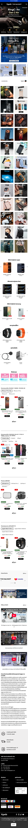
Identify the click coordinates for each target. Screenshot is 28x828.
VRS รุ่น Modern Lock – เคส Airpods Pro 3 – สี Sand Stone (21, 504)
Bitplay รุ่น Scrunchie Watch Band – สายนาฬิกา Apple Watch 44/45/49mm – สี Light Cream (7, 552)
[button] (2, 4)
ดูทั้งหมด (24, 573)
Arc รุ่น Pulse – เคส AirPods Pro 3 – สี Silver (7, 504)
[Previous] (1, 71)
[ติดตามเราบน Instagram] (18, 814)
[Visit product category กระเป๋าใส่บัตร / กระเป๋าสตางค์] (21, 70)
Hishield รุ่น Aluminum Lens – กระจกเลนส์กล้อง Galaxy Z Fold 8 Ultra (7, 459)
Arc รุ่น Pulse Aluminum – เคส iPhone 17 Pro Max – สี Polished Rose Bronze (20, 411)
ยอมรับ (13, 824)
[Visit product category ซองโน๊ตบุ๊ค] (7, 70)
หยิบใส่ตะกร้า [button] (7, 416)
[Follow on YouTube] (23, 814)
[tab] (7, 390)
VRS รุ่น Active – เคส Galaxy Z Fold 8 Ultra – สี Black (21, 459)
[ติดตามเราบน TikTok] (21, 814)
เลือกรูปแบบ (7, 463)
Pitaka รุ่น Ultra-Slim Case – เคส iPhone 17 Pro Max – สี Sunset (7, 411)
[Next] (27, 71)
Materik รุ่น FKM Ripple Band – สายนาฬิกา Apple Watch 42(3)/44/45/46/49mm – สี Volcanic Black (21, 553)
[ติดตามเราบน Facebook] (16, 814)
